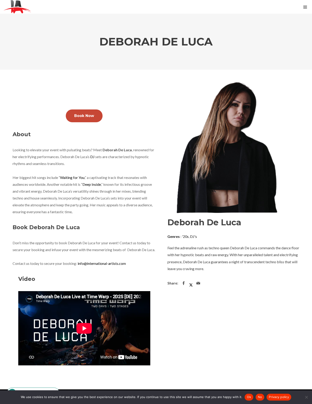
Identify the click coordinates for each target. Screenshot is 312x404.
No (260, 397)
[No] (306, 397)
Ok (249, 397)
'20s (185, 236)
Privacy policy (279, 397)
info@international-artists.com (102, 263)
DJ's (193, 236)
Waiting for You (72, 177)
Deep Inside (91, 184)
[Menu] (305, 7)
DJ (92, 156)
